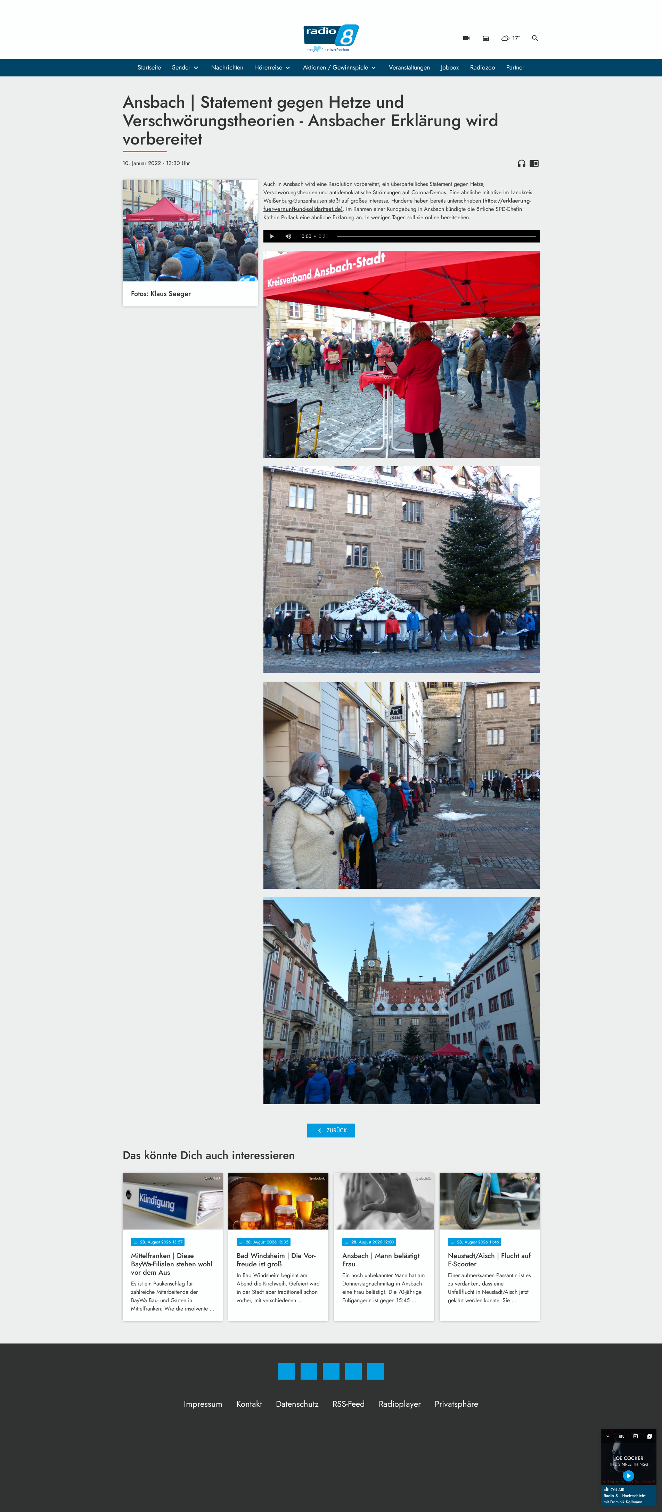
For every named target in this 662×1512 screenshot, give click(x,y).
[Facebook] (130, 38)
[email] (185, 38)
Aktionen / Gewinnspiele (335, 67)
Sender (181, 67)
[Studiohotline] (171, 38)
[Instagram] (143, 38)
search (535, 38)
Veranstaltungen (409, 67)
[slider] (436, 236)
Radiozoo (482, 67)
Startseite (149, 67)
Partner (515, 67)
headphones (521, 163)
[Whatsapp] (157, 38)
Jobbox (450, 67)
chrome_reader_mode (534, 163)
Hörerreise (268, 67)
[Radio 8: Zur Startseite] (331, 38)
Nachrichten (227, 67)
